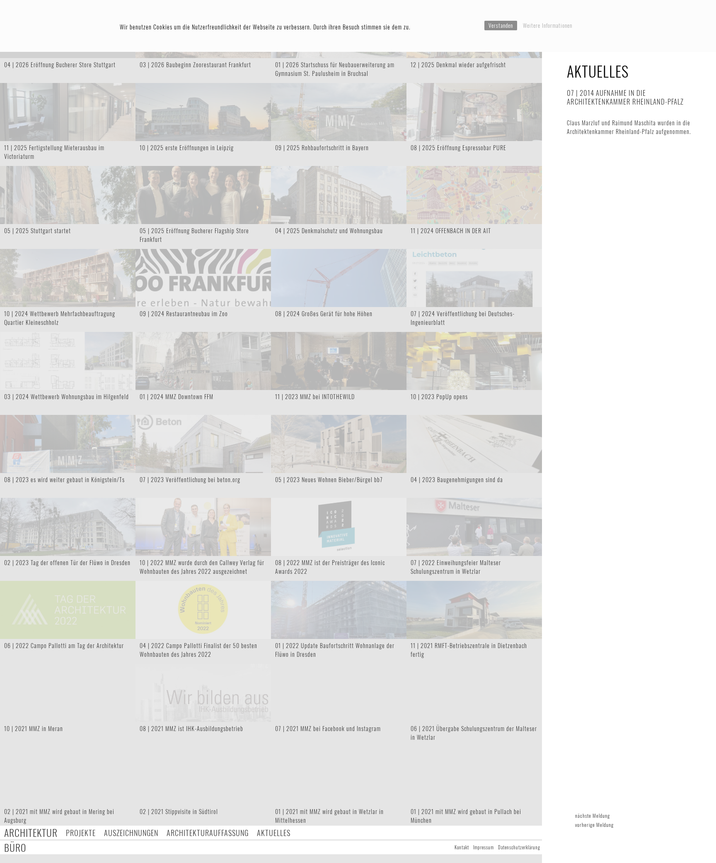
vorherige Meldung (594, 824)
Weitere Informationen (547, 25)
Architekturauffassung (208, 832)
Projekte (81, 832)
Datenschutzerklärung (519, 847)
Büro (15, 847)
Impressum (483, 847)
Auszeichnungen (131, 832)
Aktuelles (273, 832)
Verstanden (501, 25)
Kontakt (462, 847)
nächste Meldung (592, 815)
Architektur (31, 832)
